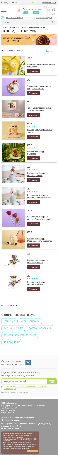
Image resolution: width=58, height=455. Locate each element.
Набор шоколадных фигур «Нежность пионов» (39, 109)
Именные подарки (30, 321)
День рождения (12, 342)
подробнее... (26, 448)
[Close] (44, 7)
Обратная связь (49, 3)
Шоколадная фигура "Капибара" (36, 152)
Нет (36, 13)
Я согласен (32, 451)
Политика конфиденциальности (13, 438)
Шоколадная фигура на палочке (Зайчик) (37, 174)
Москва (31, 3)
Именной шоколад (13, 328)
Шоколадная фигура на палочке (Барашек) (37, 261)
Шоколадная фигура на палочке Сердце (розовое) (39, 218)
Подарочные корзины (40, 328)
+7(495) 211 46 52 (9, 2)
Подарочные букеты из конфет (20, 335)
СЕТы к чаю (9, 321)
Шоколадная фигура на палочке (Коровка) (37, 283)
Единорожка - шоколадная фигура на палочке (39, 87)
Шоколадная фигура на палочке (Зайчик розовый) (39, 196)
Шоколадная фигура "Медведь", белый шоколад (39, 239)
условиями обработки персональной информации (25, 388)
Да (26, 13)
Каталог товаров (14, 18)
